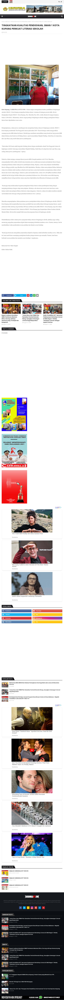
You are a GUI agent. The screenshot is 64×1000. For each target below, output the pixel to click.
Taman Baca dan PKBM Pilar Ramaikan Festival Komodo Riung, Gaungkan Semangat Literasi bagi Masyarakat (30, 317)
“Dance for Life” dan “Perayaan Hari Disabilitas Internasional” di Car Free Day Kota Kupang (34, 988)
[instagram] (47, 618)
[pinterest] (17, 618)
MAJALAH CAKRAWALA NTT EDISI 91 (18, 885)
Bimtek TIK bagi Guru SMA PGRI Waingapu (21, 981)
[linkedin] (39, 907)
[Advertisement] (32, 47)
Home (3, 21)
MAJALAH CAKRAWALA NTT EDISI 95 (18, 871)
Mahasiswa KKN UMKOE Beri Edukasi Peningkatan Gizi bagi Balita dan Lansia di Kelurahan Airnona (34, 683)
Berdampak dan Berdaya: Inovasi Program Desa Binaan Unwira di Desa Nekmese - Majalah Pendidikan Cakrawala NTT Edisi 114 (34, 697)
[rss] (47, 614)
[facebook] (17, 610)
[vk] (17, 621)
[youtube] (47, 610)
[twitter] (17, 614)
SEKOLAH (7, 21)
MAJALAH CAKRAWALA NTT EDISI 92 (18, 878)
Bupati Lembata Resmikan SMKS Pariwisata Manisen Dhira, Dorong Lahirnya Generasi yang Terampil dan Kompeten (10, 318)
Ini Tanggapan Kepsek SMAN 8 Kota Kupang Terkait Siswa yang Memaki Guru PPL (31, 974)
